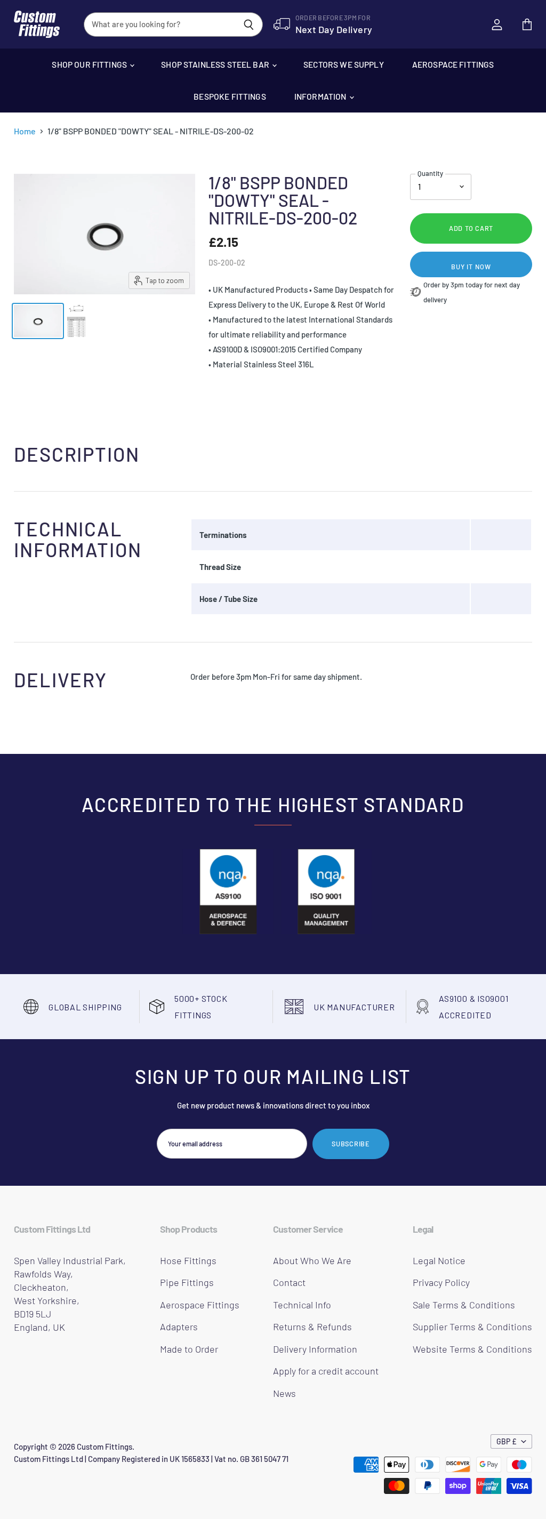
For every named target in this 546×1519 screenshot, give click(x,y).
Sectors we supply (343, 64)
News (284, 1393)
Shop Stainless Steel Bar (216, 64)
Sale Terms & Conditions (464, 1305)
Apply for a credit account (326, 1371)
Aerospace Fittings (453, 64)
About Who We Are (312, 1260)
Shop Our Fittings (90, 64)
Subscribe (351, 1143)
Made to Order (189, 1349)
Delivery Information (315, 1349)
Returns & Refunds (312, 1326)
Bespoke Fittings (230, 96)
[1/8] (38, 321)
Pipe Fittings (187, 1282)
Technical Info (302, 1305)
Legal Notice (439, 1260)
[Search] (249, 24)
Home (25, 131)
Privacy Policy (441, 1282)
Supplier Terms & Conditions (472, 1326)
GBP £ (506, 1441)
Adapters (179, 1326)
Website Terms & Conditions (472, 1349)
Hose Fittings (188, 1260)
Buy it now (471, 266)
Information (321, 96)
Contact (289, 1282)
